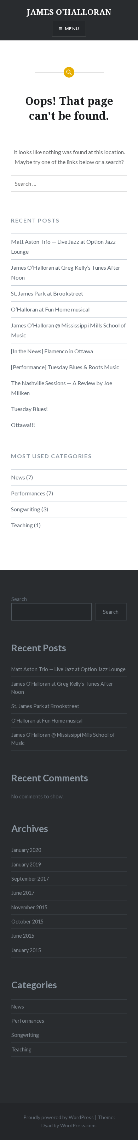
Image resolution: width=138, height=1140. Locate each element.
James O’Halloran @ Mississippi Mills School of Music (68, 330)
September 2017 (30, 879)
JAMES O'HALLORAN (69, 11)
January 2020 (26, 850)
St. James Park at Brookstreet (47, 293)
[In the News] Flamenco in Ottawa (52, 351)
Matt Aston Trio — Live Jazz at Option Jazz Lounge (63, 246)
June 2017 (22, 893)
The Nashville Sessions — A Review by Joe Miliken (61, 388)
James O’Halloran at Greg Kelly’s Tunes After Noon (65, 272)
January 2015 (26, 950)
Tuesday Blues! (29, 408)
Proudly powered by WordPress (58, 1117)
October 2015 (27, 922)
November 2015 (29, 907)
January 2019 (26, 864)
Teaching (22, 525)
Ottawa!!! (23, 424)
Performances (28, 493)
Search (19, 599)
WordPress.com (78, 1125)
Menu (72, 28)
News (18, 477)
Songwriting (25, 509)
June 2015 (22, 936)
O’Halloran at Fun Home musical (50, 309)
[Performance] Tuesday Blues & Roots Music (65, 367)
